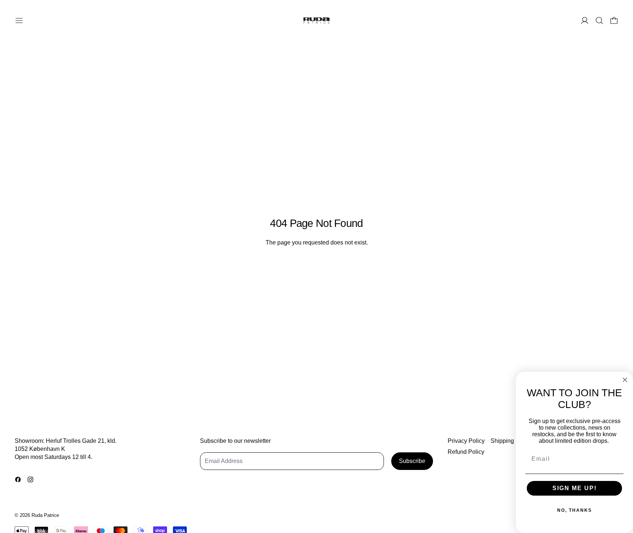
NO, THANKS (574, 510)
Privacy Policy (466, 441)
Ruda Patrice (45, 515)
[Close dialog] (625, 379)
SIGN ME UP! (574, 488)
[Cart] (614, 20)
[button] (599, 20)
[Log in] (584, 20)
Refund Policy (466, 452)
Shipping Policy (511, 441)
